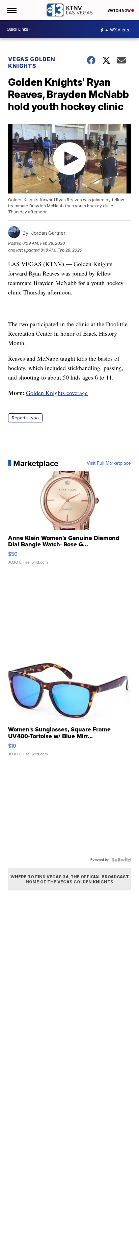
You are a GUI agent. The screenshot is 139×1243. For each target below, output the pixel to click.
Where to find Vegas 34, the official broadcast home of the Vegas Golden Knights (69, 879)
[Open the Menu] (11, 10)
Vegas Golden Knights (31, 62)
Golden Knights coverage (57, 393)
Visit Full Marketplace (109, 463)
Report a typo (25, 417)
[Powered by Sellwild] (121, 859)
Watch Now (119, 10)
